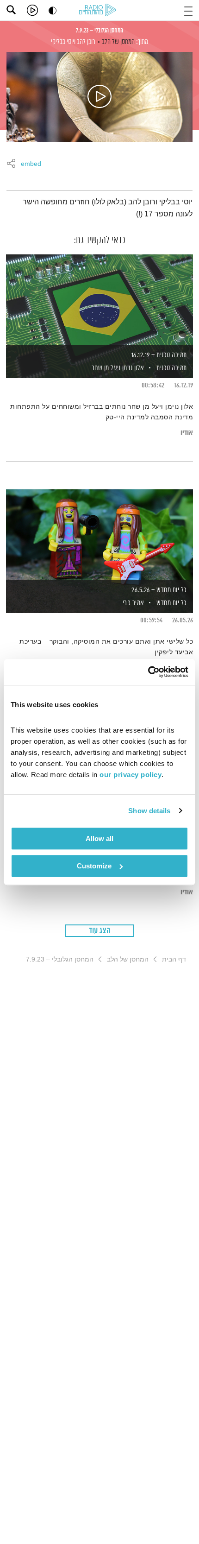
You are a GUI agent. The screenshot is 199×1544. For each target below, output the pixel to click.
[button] (188, 9)
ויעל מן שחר (105, 368)
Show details (149, 811)
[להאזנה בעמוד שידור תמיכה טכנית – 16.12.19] (99, 300)
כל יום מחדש (171, 603)
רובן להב (86, 42)
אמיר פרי (132, 603)
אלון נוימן (132, 368)
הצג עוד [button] (100, 931)
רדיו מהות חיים (99, 11)
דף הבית (174, 959)
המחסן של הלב (118, 42)
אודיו (186, 433)
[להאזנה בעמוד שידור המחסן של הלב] (99, 97)
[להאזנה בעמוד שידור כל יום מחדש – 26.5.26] (99, 535)
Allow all (99, 838)
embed (31, 164)
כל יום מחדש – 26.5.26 (159, 590)
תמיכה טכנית (171, 368)
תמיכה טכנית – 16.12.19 (159, 355)
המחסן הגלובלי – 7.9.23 (99, 30)
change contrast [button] (52, 10)
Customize (94, 866)
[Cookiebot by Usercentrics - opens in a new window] (147, 672)
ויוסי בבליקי (63, 42)
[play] (32, 10)
